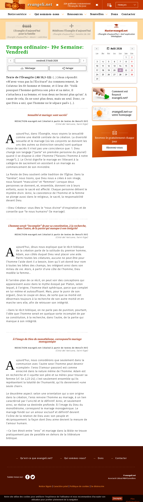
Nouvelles (97, 14)
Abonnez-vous (114, 147)
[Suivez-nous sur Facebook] (27, 477)
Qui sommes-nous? (75, 458)
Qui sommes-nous (47, 14)
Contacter (128, 14)
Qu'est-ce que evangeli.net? (36, 458)
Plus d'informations (133, 499)
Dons (114, 14)
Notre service (17, 14)
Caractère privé (60, 486)
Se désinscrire (97, 486)
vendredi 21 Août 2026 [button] (47, 60)
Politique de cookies (79, 486)
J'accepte (117, 498)
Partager (69, 68)
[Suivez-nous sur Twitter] (32, 477)
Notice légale (45, 486)
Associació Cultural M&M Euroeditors (122, 478)
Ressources (75, 14)
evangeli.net (40, 4)
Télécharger (30, 68)
